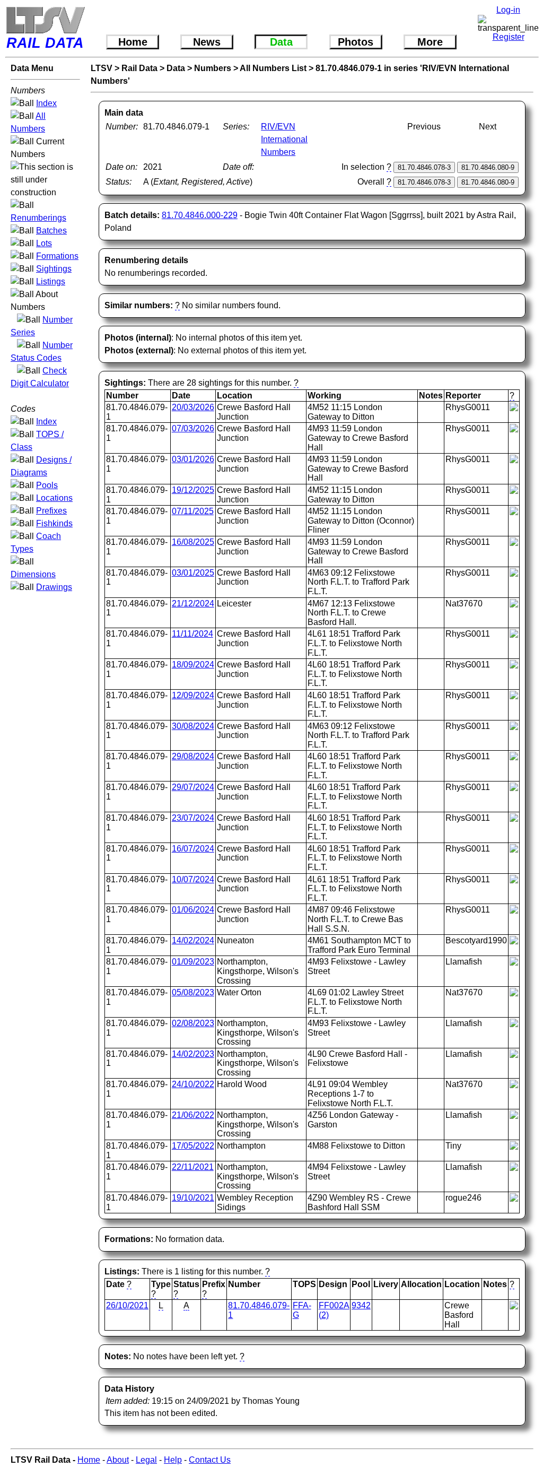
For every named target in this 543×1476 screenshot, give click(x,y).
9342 (361, 1305)
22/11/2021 (193, 1166)
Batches (51, 230)
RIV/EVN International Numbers (284, 139)
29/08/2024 (193, 756)
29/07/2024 (193, 787)
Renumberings (38, 217)
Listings (50, 281)
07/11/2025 (193, 511)
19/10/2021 (193, 1197)
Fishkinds (54, 523)
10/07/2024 (193, 879)
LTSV (101, 68)
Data (281, 42)
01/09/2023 (193, 961)
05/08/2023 (193, 992)
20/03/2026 (193, 407)
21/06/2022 (193, 1114)
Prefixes (51, 510)
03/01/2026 (193, 459)
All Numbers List (273, 68)
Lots (44, 243)
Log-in (508, 9)
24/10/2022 (193, 1084)
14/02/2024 (193, 940)
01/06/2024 (193, 909)
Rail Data (139, 68)
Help (173, 1459)
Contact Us (210, 1459)
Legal (146, 1459)
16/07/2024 (193, 848)
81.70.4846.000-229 (200, 215)
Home (132, 42)
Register (508, 36)
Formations (57, 256)
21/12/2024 (193, 603)
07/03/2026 (193, 428)
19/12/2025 (193, 489)
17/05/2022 (193, 1145)
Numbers (212, 68)
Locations (54, 497)
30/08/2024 (193, 726)
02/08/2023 (193, 1023)
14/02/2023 (193, 1053)
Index (46, 103)
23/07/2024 (193, 817)
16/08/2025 (193, 541)
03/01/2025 (193, 572)
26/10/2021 (127, 1305)
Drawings (54, 587)
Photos (355, 42)
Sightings (54, 268)
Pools (47, 485)
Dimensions (33, 574)
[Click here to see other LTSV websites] (45, 19)
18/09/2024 (193, 664)
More (430, 42)
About (118, 1459)
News (207, 42)
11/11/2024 (192, 633)
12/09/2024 (193, 695)
